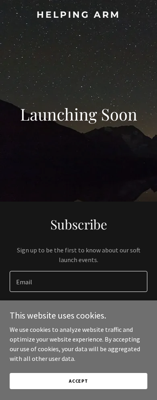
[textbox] (78, 281)
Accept (78, 381)
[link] (78, 15)
